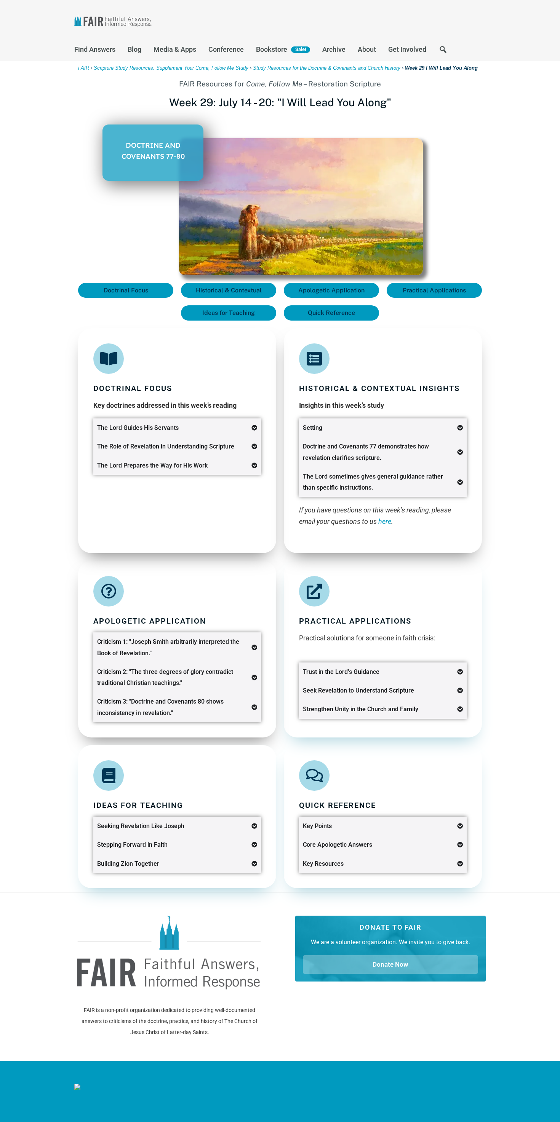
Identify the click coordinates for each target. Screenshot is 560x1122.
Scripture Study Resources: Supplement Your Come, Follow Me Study (171, 68)
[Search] (443, 52)
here (384, 521)
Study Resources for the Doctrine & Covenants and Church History (326, 68)
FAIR (150, 21)
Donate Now (390, 964)
